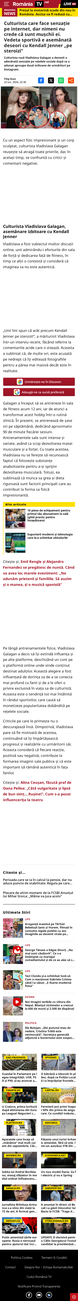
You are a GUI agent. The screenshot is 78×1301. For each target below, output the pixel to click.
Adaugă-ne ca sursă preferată (43, 392)
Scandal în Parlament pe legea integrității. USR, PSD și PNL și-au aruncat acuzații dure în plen (19, 1077)
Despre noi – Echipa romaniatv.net (49, 1267)
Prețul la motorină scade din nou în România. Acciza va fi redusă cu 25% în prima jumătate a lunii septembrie (47, 12)
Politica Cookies (21, 1257)
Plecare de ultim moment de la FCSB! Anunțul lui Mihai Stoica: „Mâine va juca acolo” (38, 894)
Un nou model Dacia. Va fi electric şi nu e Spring (58, 1173)
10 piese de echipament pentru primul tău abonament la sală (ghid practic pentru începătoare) (48, 515)
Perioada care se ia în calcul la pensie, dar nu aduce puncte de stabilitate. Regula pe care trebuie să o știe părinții (37, 881)
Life (27, 919)
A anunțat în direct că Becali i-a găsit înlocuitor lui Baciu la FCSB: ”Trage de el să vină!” (58, 1208)
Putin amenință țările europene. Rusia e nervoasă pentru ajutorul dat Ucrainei (19, 1241)
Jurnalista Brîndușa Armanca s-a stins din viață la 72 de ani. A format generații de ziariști (19, 1208)
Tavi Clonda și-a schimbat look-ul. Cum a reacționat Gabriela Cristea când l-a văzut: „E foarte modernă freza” (48, 981)
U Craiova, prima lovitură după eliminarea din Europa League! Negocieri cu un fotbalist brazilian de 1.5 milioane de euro (19, 1110)
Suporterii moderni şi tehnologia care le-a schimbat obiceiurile (50, 536)
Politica (30, 1023)
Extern (29, 997)
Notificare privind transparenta (39, 1286)
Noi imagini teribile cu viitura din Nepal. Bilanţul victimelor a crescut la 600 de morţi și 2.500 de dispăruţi (49, 1005)
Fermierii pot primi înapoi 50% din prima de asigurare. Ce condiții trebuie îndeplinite (58, 1110)
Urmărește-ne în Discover (43, 382)
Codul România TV (39, 1276)
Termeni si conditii (54, 1257)
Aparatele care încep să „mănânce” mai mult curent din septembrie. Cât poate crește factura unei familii (19, 1143)
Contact (10, 1267)
